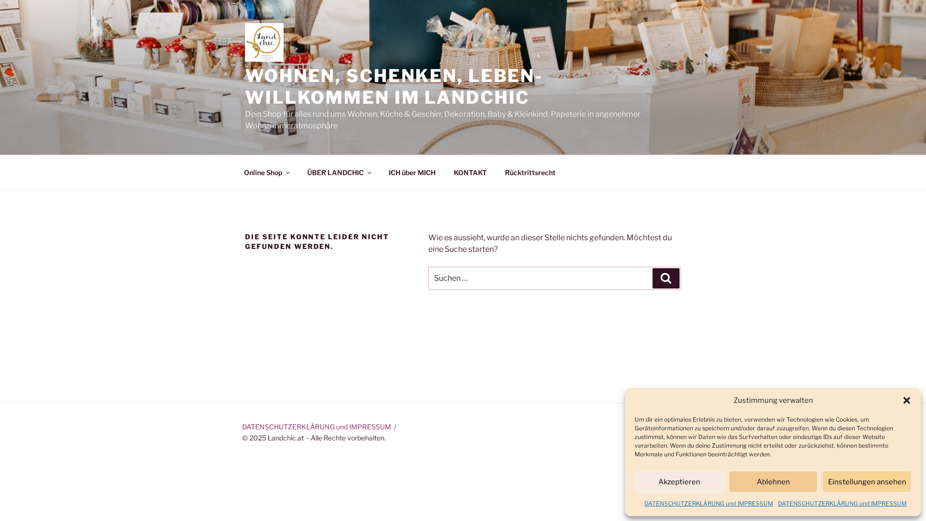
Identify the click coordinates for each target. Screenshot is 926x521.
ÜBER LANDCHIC (335, 172)
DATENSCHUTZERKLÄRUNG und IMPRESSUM (708, 503)
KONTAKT (470, 172)
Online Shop (263, 172)
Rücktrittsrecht (530, 172)
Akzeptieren (679, 482)
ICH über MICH (412, 172)
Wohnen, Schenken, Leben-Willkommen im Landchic (394, 86)
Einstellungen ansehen (867, 482)
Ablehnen (773, 482)
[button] (907, 400)
